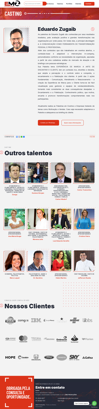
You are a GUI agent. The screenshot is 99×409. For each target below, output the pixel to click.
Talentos (60, 4)
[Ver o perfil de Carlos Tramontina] (84, 172)
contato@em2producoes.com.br (68, 398)
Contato (88, 4)
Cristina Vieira (84, 236)
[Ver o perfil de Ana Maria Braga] (15, 219)
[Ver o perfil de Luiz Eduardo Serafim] (61, 219)
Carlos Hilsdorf (61, 199)
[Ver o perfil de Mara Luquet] (15, 260)
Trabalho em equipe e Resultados (15, 191)
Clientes (78, 4)
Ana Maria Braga (14, 236)
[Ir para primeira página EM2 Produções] (12, 4)
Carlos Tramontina (84, 190)
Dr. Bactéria (37, 278)
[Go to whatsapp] (94, 403)
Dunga (14, 195)
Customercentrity (60, 187)
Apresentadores (84, 187)
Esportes (20, 187)
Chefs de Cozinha (87, 274)
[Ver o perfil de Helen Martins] (61, 260)
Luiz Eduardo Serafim (61, 241)
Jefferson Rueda (84, 278)
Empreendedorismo (60, 190)
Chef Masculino (80, 274)
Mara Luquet (15, 278)
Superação (9, 190)
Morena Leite (38, 239)
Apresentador (84, 186)
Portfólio (69, 4)
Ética (56, 192)
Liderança (8, 189)
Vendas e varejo (61, 197)
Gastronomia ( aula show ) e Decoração (37, 234)
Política (14, 275)
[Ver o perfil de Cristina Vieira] (84, 219)
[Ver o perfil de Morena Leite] (38, 219)
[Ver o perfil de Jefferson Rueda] (84, 260)
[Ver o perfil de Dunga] (15, 172)
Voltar (92, 137)
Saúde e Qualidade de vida (39, 274)
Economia (60, 189)
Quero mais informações (72, 123)
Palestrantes (18, 189)
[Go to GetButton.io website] (94, 407)
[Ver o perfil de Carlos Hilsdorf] (61, 172)
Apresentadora (14, 232)
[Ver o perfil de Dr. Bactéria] (38, 260)
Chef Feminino (34, 232)
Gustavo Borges (38, 193)
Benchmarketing (60, 186)
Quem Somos (49, 4)
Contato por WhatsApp (47, 123)
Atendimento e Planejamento (12, 186)
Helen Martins (61, 278)
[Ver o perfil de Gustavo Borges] (38, 172)
